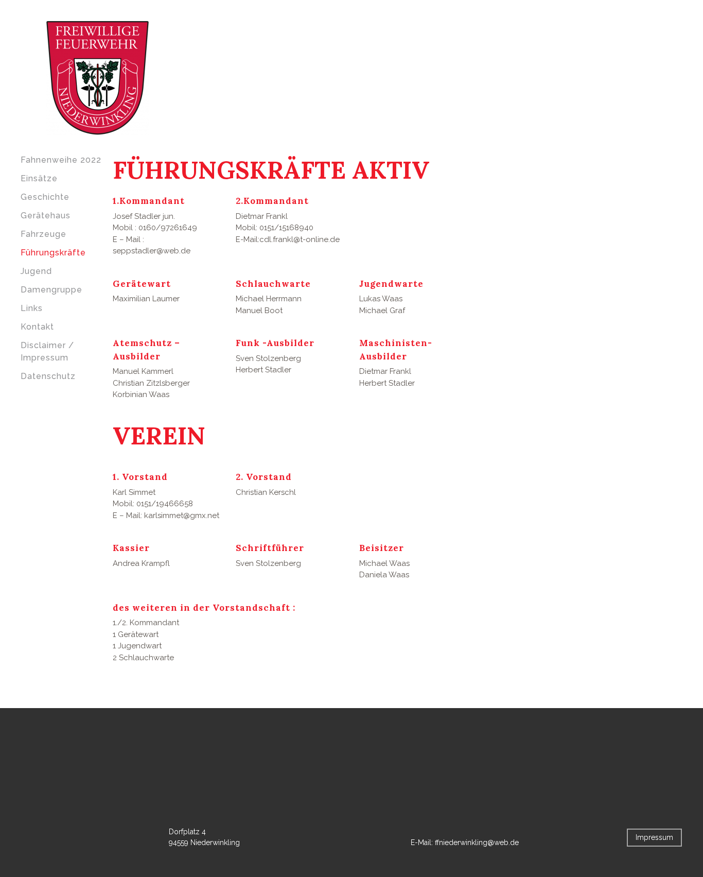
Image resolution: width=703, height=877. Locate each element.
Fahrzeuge (43, 234)
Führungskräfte (53, 252)
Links (32, 308)
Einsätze (39, 178)
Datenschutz (48, 376)
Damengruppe (51, 290)
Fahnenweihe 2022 (61, 160)
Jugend (36, 271)
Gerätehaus (46, 215)
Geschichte (45, 197)
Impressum (654, 837)
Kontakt (37, 327)
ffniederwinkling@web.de (477, 842)
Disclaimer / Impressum (47, 351)
